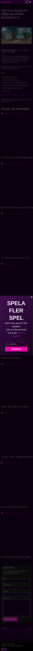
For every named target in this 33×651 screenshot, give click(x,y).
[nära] (31, 297)
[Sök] (30, 2)
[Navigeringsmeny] (27, 2)
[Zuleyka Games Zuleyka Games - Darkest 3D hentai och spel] (6, 2)
